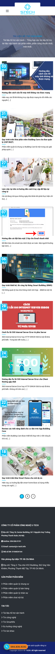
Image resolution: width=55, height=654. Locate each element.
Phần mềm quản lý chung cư (16, 584)
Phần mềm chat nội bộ (13, 597)
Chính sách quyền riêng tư (36, 645)
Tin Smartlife (9, 622)
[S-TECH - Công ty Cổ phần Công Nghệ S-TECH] (27, 9)
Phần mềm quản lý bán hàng (16, 588)
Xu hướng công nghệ (12, 626)
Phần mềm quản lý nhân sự (15, 593)
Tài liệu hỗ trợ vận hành (13, 613)
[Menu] (7, 11)
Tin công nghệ (9, 617)
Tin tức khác (8, 631)
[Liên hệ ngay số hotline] (6, 647)
